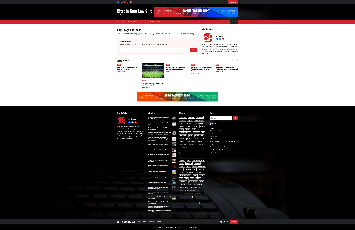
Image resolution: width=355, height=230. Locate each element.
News (119, 64)
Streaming (183, 144)
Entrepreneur (199, 123)
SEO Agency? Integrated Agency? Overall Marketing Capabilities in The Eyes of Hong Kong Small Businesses (158, 139)
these (196, 197)
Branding (200, 117)
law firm (182, 184)
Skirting (182, 141)
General (202, 126)
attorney (200, 157)
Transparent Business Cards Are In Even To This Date (158, 123)
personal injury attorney (187, 190)
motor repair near (195, 187)
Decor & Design (199, 120)
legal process (198, 184)
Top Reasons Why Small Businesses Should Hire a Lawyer (158, 155)
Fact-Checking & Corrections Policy (222, 141)
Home (193, 129)
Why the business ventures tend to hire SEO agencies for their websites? (159, 128)
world (197, 203)
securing (182, 197)
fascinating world (185, 175)
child (188, 166)
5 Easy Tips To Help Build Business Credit (157, 182)
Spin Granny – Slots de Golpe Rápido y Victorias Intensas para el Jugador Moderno (201, 69)
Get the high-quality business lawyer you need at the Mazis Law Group (158, 118)
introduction (193, 181)
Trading (201, 144)
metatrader (183, 187)
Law (203, 132)
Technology (192, 144)
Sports (143, 80)
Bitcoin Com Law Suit (134, 11)
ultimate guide (197, 200)
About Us (213, 128)
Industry (196, 132)
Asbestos (191, 117)
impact (198, 178)
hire (186, 178)
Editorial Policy (215, 139)
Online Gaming (199, 135)
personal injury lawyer (186, 194)
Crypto (190, 120)
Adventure (183, 117)
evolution (190, 172)
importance (183, 181)
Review (189, 138)
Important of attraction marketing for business (158, 144)
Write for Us (214, 152)
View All (236, 60)
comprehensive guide (199, 166)
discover (201, 169)
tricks (182, 200)
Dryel (181, 123)
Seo (203, 138)
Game (188, 126)
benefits (182, 160)
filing (195, 175)
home (192, 178)
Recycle (182, 138)
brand (181, 163)
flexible (202, 175)
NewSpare (186, 227)
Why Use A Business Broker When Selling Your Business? (158, 166)
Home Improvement (185, 132)
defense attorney (191, 169)
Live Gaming (183, 135)
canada (182, 166)
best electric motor (198, 160)
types (188, 200)
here (181, 178)
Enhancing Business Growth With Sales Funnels (158, 150)
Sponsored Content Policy (219, 147)
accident (182, 157)
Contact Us (214, 133)
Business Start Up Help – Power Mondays (157, 177)
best (188, 160)
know (201, 181)
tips (202, 197)
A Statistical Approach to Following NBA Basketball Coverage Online (152, 84)
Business (182, 120)
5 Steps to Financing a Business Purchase (157, 171)
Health (188, 129)
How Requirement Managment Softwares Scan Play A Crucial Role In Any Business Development (159, 133)
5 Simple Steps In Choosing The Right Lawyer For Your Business (158, 160)
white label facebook (186, 203)
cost (181, 169)
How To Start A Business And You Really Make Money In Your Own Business (158, 187)
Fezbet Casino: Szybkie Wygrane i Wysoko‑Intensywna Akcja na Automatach (227, 68)
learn (189, 184)
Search (193, 50)
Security (196, 138)
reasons (198, 194)
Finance (182, 126)
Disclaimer (213, 136)
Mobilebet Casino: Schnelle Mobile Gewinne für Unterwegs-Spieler (175, 68)
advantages (191, 157)
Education (189, 123)
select (190, 197)
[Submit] (235, 118)
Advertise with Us (216, 131)
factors (198, 172)
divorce (182, 172)
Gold (181, 129)
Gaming (195, 126)
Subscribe (234, 222)
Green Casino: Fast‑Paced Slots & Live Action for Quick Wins (127, 68)
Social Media (191, 141)
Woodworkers (184, 148)
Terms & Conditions (216, 149)
